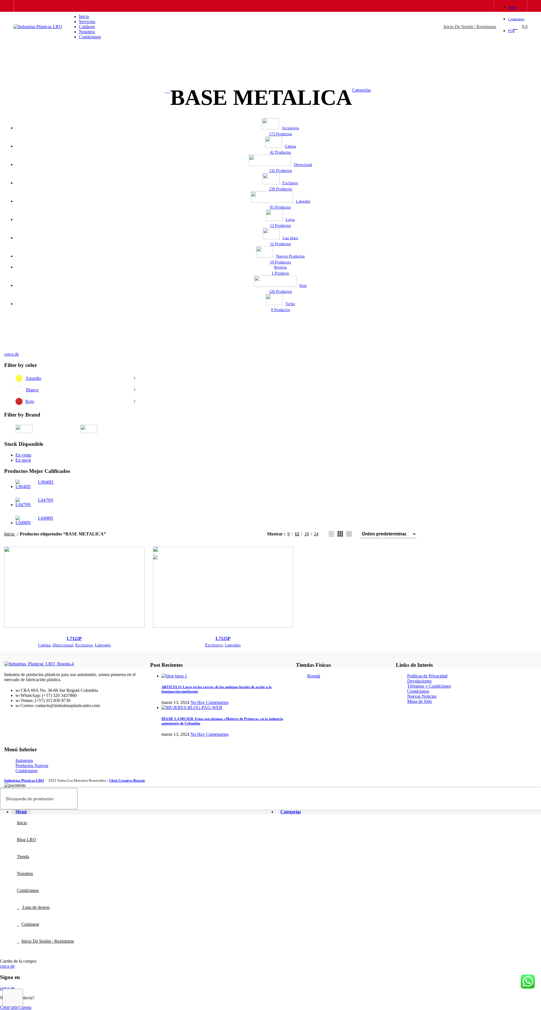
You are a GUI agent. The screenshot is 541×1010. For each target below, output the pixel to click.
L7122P (74, 638)
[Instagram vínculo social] (477, 6)
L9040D (46, 482)
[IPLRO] (45, 429)
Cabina (44, 645)
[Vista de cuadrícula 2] (331, 534)
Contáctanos (418, 691)
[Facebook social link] (471, 6)
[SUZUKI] (118, 660)
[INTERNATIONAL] (499, 660)
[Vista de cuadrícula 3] (340, 534)
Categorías (361, 90)
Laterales (103, 645)
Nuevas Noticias (421, 696)
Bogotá (313, 676)
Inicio (9, 533)
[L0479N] (24, 502)
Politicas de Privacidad (427, 676)
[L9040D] (24, 484)
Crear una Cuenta (15, 1007)
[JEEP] (423, 660)
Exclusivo (84, 645)
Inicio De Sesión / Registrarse (47, 941)
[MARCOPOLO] (270, 660)
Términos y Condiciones (429, 686)
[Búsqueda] (502, 26)
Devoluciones (419, 681)
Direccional (63, 645)
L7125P (223, 638)
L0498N (45, 518)
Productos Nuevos (31, 765)
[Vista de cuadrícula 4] (349, 534)
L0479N (45, 500)
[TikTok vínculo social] (490, 6)
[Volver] (167, 90)
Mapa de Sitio (419, 701)
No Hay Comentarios (209, 702)
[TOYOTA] (42, 660)
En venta (23, 455)
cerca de (11, 354)
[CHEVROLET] (110, 429)
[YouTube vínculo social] (484, 6)
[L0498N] (24, 520)
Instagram (24, 760)
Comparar (30, 924)
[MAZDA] (194, 660)
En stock (23, 460)
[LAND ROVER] (347, 660)
